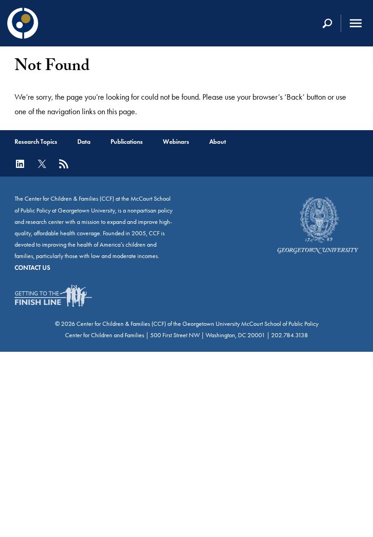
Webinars (176, 142)
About (217, 142)
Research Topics (36, 142)
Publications (127, 142)
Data (84, 142)
